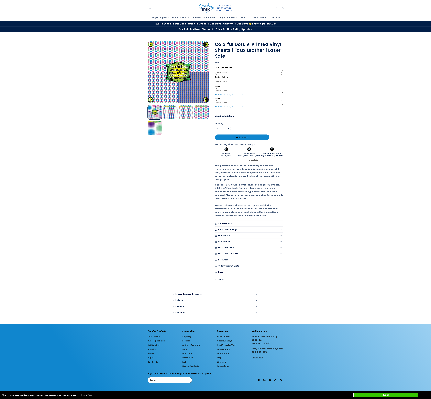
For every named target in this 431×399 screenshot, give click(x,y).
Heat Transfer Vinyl (226, 345)
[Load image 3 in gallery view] (186, 112)
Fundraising (223, 366)
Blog (219, 358)
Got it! (386, 395)
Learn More (86, 395)
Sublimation (154, 345)
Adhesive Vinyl (224, 341)
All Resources (224, 336)
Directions (257, 357)
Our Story (187, 353)
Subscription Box (156, 341)
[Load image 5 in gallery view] (155, 128)
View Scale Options (224, 116)
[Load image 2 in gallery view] (170, 112)
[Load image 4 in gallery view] (201, 112)
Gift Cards (153, 362)
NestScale (254, 160)
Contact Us (188, 358)
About (185, 349)
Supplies (152, 349)
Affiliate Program (191, 345)
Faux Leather (154, 336)
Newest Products (190, 366)
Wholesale (222, 362)
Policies (186, 341)
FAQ (184, 362)
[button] (150, 8)
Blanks (151, 353)
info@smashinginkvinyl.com (268, 348)
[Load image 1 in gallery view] (155, 112)
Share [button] (221, 279)
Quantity (219, 124)
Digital (151, 358)
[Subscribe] (189, 380)
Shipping (186, 336)
